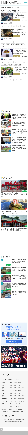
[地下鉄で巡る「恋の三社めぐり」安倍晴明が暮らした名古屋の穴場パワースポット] (14, 124)
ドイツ (17, 41)
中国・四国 (4, 398)
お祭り (3, 41)
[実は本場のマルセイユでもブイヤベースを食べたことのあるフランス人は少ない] (14, 20)
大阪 (15, 395)
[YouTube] (13, 416)
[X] (3, 416)
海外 (3, 403)
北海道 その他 (17, 382)
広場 (13, 44)
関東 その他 (21, 388)
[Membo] (14, 347)
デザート (11, 62)
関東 (3, 388)
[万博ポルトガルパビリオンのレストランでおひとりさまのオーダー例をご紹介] (14, 206)
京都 (11, 395)
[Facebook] (6, 416)
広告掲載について (6, 411)
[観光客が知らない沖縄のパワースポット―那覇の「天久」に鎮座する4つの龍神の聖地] (14, 278)
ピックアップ (11, 379)
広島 (11, 398)
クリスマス (10, 41)
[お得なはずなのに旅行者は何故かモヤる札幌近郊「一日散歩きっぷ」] (14, 294)
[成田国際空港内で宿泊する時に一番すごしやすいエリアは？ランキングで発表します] (14, 270)
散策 (18, 44)
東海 (3, 390)
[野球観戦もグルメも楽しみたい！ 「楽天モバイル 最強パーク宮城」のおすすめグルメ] (14, 132)
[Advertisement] (14, 98)
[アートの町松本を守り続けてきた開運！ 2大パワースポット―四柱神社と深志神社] (14, 223)
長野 (15, 388)
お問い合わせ (10, 409)
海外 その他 (18, 406)
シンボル (4, 79)
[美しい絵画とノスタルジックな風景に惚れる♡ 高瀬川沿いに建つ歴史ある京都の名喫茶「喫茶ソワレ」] (14, 117)
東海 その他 (18, 390)
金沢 (11, 393)
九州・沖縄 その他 (19, 401)
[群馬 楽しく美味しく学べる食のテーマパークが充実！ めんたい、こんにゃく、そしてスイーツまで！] (14, 188)
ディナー (4, 62)
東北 (3, 385)
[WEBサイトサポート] (14, 323)
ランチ (3, 26)
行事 (3, 46)
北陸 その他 (17, 393)
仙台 (11, 385)
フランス (17, 62)
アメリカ (12, 403)
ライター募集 (19, 409)
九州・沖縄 (4, 401)
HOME (2, 7)
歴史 (24, 26)
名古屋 (12, 390)
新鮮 (19, 26)
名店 (14, 26)
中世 (3, 44)
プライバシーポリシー (17, 411)
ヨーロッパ (19, 403)
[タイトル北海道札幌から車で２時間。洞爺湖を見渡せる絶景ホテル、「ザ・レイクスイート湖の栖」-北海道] (14, 140)
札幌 (11, 382)
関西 (3, 395)
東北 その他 (17, 385)
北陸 (3, 393)
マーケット (24, 41)
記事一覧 (9, 7)
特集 (17, 379)
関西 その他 (21, 395)
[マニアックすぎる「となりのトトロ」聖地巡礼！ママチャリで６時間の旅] (14, 262)
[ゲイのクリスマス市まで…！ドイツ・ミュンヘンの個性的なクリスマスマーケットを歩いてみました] (14, 39)
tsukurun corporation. (18, 421)
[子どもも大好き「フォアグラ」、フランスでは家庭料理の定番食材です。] (14, 57)
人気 (11, 64)
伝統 (9, 26)
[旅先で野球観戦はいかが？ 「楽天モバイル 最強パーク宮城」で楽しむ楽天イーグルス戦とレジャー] (14, 148)
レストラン (4, 64)
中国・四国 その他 (19, 398)
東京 (11, 388)
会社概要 (4, 409)
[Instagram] (9, 416)
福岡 (11, 401)
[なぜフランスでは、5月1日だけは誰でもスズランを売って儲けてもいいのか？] (14, 74)
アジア (12, 406)
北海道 (3, 382)
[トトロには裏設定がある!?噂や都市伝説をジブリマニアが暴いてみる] (14, 286)
